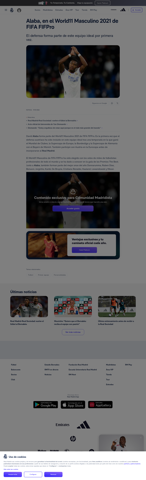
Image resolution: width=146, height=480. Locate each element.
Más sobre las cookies (11, 469)
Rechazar (53, 474)
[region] (73, 465)
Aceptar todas (12, 474)
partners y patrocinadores (132, 464)
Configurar (33, 474)
